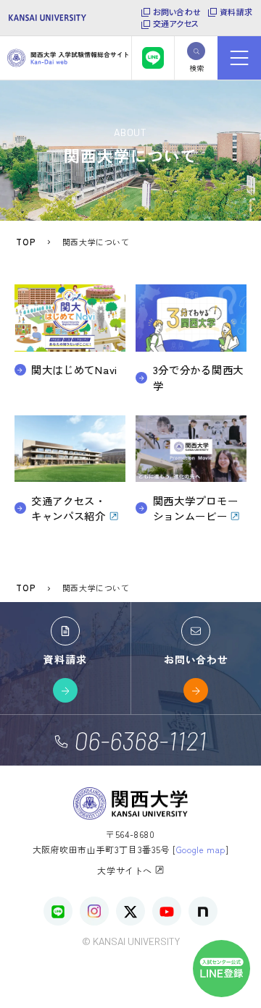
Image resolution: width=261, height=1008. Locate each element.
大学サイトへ (125, 870)
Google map (200, 849)
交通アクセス (176, 23)
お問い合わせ (177, 12)
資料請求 (236, 12)
